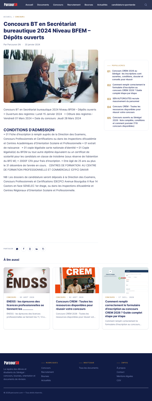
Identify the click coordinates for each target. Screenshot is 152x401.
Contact (120, 372)
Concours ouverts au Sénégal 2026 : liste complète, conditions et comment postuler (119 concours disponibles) (129, 121)
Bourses (89, 4)
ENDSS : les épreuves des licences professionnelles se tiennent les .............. (25, 305)
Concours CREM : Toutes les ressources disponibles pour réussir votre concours (127, 109)
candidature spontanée (123, 4)
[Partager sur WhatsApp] (17, 249)
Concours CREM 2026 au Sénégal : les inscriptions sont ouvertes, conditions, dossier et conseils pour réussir (127, 75)
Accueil (29, 4)
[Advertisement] (51, 217)
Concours (58, 4)
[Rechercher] (145, 4)
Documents (43, 4)
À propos (121, 368)
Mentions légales (125, 376)
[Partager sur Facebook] (23, 249)
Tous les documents (88, 368)
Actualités (102, 4)
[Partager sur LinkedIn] (36, 249)
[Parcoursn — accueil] (11, 4)
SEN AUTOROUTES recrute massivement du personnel (126, 99)
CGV (119, 380)
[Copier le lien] (43, 249)
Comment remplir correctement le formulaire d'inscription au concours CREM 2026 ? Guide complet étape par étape (129, 88)
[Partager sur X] (30, 249)
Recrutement (73, 4)
